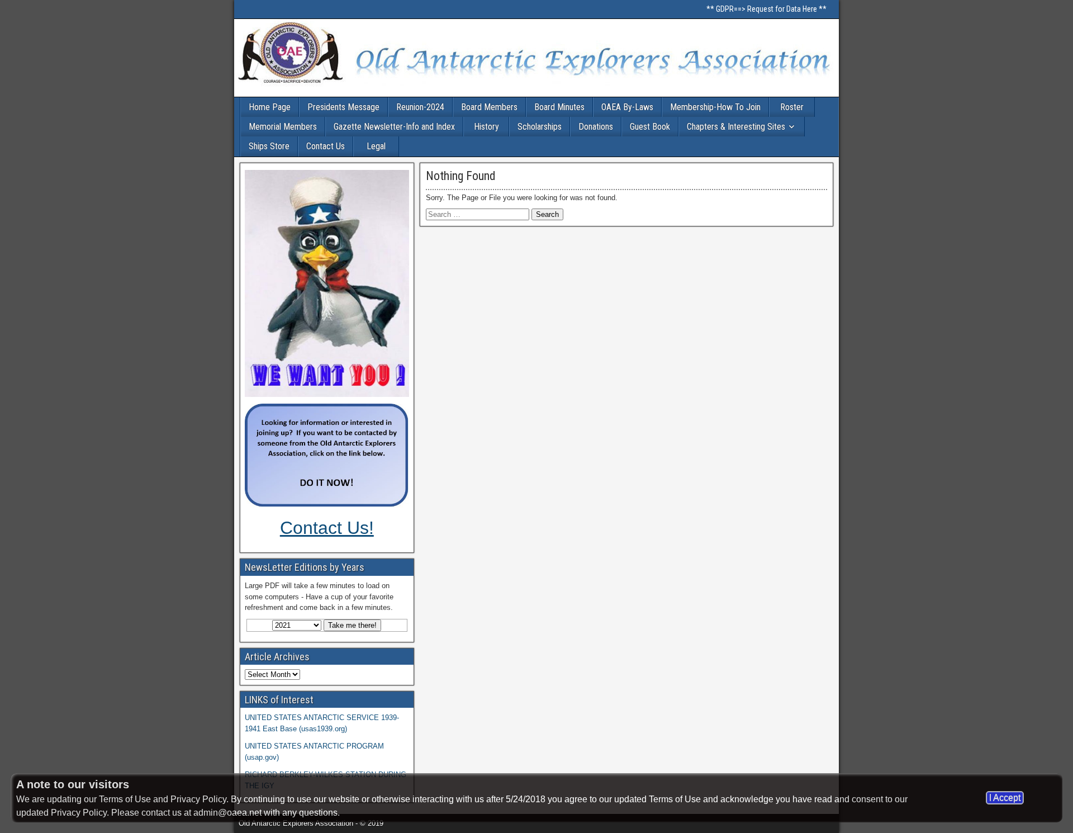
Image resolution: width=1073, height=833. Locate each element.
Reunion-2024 (420, 107)
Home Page (270, 107)
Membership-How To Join (715, 107)
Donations (595, 126)
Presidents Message (343, 107)
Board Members (489, 107)
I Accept (1004, 797)
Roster (792, 107)
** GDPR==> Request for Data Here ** (766, 8)
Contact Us (325, 146)
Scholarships (539, 126)
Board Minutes (559, 107)
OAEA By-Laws (627, 107)
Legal (376, 146)
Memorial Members (283, 126)
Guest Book (650, 126)
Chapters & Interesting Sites (736, 126)
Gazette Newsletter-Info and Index (394, 126)
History (486, 126)
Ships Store (269, 146)
